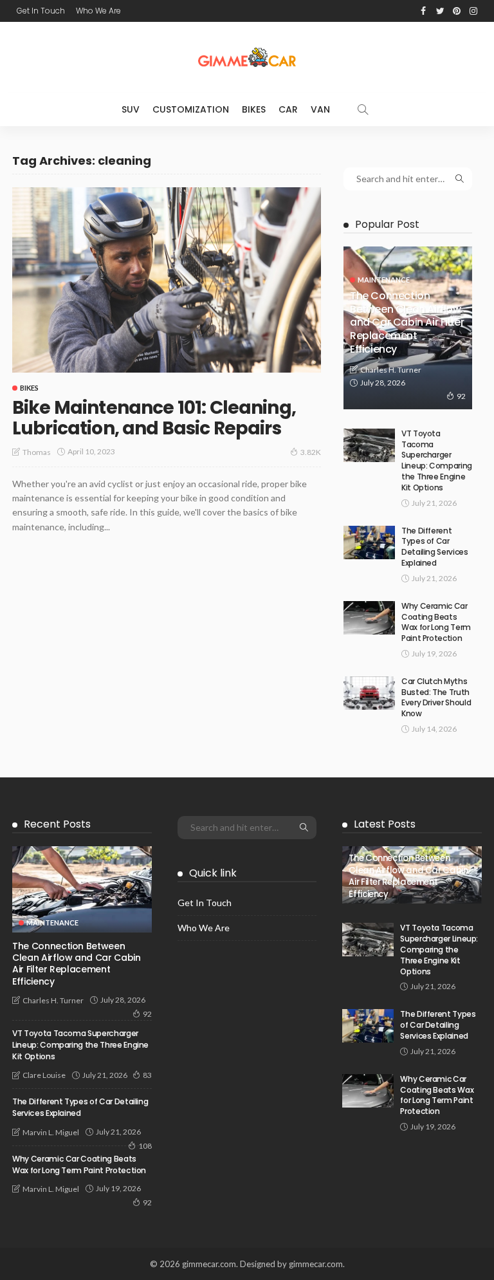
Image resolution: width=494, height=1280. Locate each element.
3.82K (310, 452)
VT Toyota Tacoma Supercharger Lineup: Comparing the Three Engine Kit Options (436, 460)
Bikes (254, 109)
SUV (131, 109)
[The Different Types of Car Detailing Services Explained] (369, 542)
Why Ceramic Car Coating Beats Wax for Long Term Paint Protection (436, 622)
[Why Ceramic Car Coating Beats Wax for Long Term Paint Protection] (369, 618)
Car (288, 109)
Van (320, 109)
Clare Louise (44, 1075)
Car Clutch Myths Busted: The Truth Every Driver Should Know (436, 697)
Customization (190, 109)
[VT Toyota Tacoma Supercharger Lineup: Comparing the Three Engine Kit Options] (369, 445)
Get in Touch (41, 10)
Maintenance (384, 279)
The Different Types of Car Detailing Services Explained (434, 546)
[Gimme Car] (247, 57)
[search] (363, 109)
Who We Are (98, 10)
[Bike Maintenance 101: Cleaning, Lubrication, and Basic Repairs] (166, 280)
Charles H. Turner (390, 370)
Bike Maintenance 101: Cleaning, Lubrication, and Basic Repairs (154, 418)
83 (147, 1075)
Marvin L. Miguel (51, 1132)
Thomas (37, 452)
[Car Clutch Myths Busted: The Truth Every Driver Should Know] (369, 693)
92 (461, 396)
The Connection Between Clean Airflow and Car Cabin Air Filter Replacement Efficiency (407, 322)
